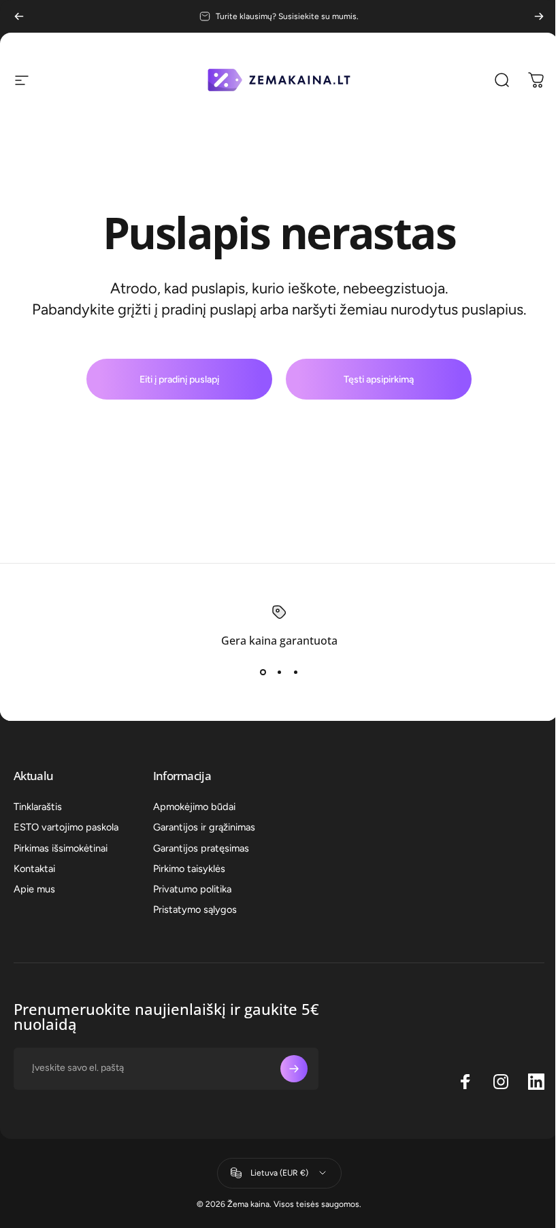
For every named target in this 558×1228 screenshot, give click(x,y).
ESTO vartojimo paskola (66, 827)
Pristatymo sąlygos (195, 909)
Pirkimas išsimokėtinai (61, 848)
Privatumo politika (192, 889)
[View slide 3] (295, 672)
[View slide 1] (263, 672)
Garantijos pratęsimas (201, 848)
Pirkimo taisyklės (189, 868)
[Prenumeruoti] (294, 1068)
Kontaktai (34, 868)
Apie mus (34, 889)
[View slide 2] (279, 672)
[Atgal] (19, 16)
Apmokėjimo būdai (194, 807)
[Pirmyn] (539, 16)
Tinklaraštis (38, 807)
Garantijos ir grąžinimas (204, 827)
